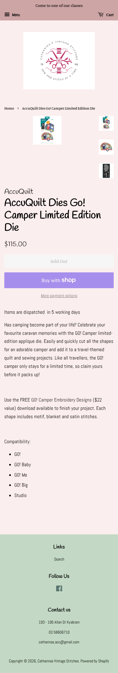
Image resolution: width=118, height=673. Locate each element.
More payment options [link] (59, 295)
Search (59, 559)
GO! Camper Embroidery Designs (61, 400)
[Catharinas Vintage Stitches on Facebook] (59, 589)
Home (9, 108)
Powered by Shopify (94, 661)
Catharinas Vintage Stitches (58, 661)
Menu (15, 14)
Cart (110, 14)
